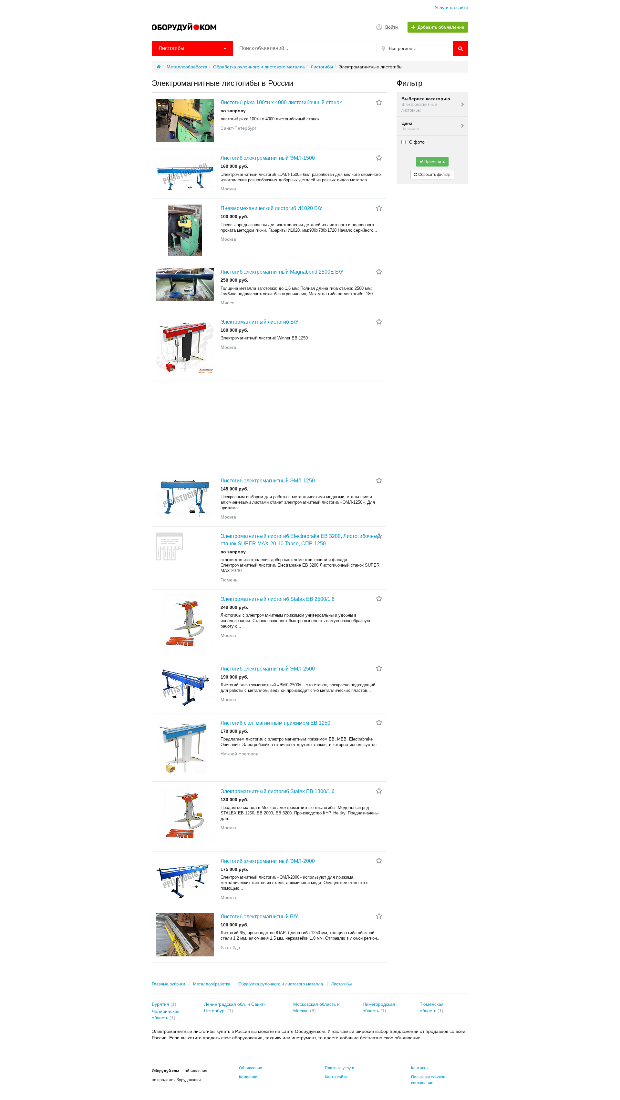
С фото (416, 142)
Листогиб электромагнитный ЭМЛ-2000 (268, 861)
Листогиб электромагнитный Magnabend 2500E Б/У (282, 272)
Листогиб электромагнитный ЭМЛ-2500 (268, 668)
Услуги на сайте (451, 7)
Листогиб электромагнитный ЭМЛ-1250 (268, 480)
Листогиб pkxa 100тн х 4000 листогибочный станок (281, 102)
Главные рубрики (168, 984)
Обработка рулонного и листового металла (280, 984)
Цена (410, 126)
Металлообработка (211, 984)
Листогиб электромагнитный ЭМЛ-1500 (268, 158)
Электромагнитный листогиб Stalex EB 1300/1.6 (278, 791)
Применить (434, 161)
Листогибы (341, 984)
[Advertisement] (269, 425)
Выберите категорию (425, 104)
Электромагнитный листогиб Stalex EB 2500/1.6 (278, 599)
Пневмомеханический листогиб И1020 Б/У (271, 208)
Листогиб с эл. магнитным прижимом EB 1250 (275, 723)
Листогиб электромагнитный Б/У (259, 916)
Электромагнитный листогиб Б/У (259, 322)
